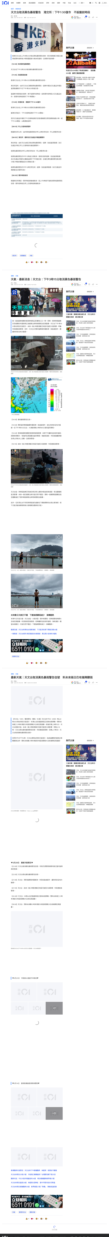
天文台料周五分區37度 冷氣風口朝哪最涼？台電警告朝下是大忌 (33, 1174)
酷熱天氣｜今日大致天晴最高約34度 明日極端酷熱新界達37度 (32, 1178)
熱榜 (53, 3)
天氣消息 (41, 3)
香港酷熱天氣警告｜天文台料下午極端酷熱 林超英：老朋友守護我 (34, 1170)
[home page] (5, 3)
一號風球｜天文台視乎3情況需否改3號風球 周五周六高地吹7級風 (34, 634)
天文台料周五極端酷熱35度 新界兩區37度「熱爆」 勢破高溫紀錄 (34, 1187)
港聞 (12, 3)
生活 (75, 3)
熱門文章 (70, 48)
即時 (47, 3)
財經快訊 (18, 9)
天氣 (16, 276)
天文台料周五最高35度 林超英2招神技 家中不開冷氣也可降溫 (33, 1183)
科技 (69, 3)
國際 (58, 3)
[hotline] (37, 645)
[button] (89, 17)
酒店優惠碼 (32, 3)
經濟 (12, 9)
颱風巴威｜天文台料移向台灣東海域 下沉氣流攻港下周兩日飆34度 (34, 630)
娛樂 (24, 3)
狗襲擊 (18, 3)
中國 (64, 3)
